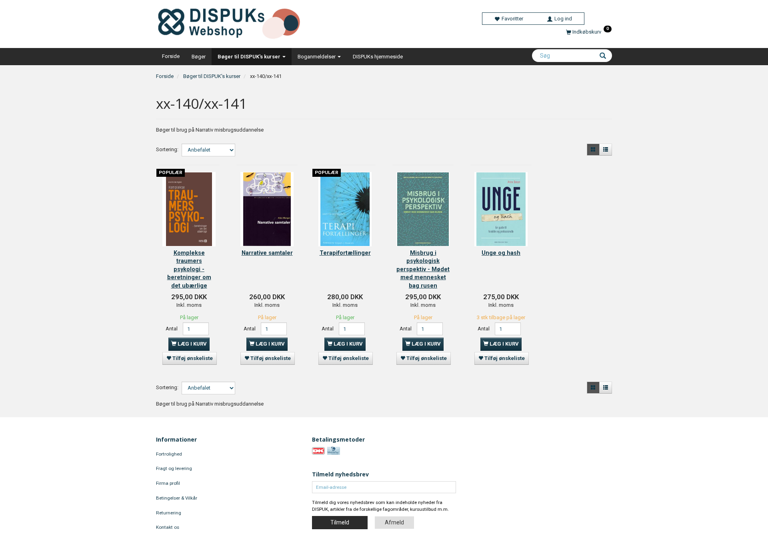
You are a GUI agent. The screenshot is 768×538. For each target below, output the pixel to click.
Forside (171, 56)
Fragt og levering (174, 468)
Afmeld (394, 522)
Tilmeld (339, 522)
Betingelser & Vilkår (176, 498)
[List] (605, 150)
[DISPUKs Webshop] (232, 20)
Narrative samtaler (267, 253)
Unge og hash (501, 253)
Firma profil (168, 483)
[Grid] (593, 150)
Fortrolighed (169, 454)
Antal (172, 329)
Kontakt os (167, 527)
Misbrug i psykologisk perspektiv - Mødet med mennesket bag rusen (423, 269)
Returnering (168, 513)
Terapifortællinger (345, 253)
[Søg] (603, 56)
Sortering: (167, 149)
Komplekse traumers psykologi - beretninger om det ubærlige (189, 269)
